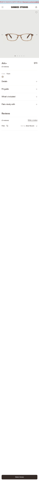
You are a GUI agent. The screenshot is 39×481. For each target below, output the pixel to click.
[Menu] (2, 7)
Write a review (32, 120)
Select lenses (19, 477)
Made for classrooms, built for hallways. (19, 2)
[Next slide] (36, 35)
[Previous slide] (2, 35)
